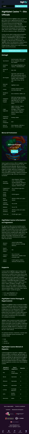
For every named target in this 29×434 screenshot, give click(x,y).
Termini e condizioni (20, 406)
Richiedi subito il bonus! (14, 50)
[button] (12, 159)
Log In (4, 6)
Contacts (8, 409)
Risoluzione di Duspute (17, 409)
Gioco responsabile (8, 406)
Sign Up (18, 6)
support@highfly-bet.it (14, 425)
